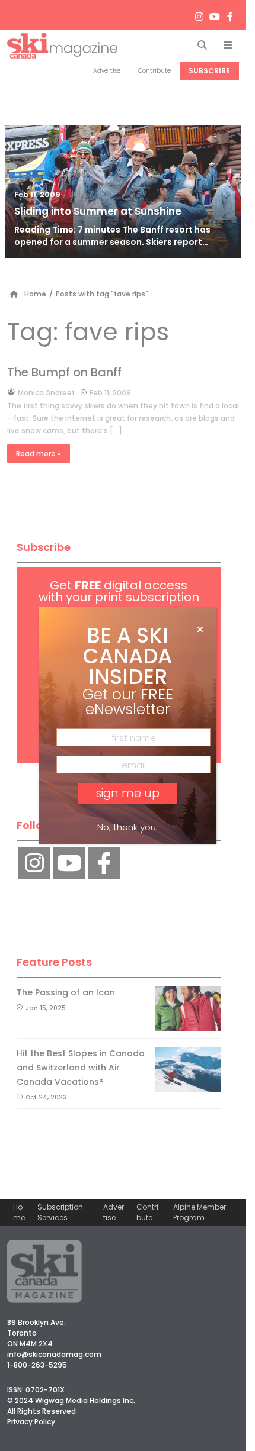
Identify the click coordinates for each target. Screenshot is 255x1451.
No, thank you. (127, 827)
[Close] (200, 629)
